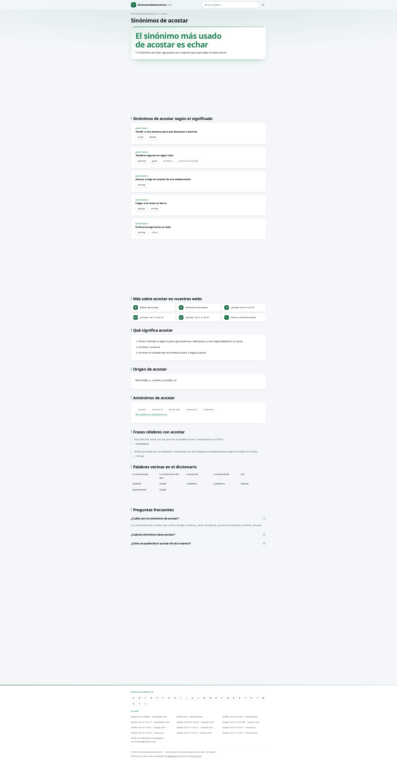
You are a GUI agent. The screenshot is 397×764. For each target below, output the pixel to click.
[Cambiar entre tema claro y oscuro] (263, 4)
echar (141, 137)
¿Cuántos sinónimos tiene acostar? (153, 534)
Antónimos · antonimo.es (190, 716)
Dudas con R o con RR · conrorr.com (241, 722)
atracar (141, 208)
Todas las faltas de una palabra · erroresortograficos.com (148, 740)
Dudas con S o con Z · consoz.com (194, 732)
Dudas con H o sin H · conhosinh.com (150, 722)
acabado (136, 483)
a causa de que (140, 474)
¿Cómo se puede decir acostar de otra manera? (161, 543)
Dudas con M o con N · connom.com (195, 722)
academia (192, 483)
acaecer (245, 483)
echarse (142, 160)
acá (242, 474)
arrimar (142, 184)
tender (152, 137)
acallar (162, 489)
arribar (154, 208)
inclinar (142, 232)
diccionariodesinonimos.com (143, 13)
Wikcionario (173, 756)
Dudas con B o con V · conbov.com (240, 716)
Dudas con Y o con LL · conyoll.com (195, 727)
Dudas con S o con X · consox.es (239, 727)
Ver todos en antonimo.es (151, 414)
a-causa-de (192, 474)
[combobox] (230, 5)
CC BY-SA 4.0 (195, 756)
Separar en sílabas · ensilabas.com (149, 716)
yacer (154, 160)
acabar (163, 483)
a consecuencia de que (169, 476)
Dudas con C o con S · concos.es (147, 732)
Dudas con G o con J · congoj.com (148, 727)
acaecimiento (139, 489)
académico (219, 483)
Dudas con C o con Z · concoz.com (240, 732)
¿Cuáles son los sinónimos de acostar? (155, 518)
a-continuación (221, 474)
